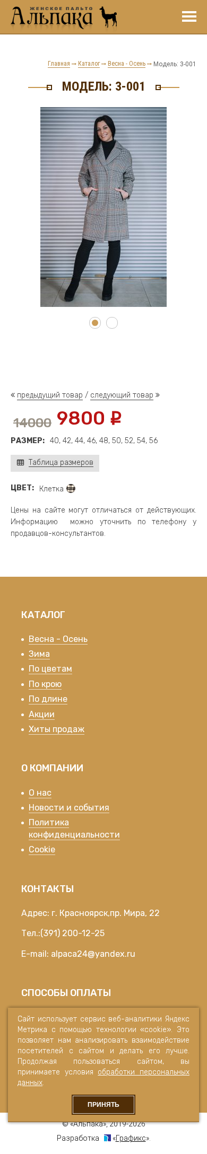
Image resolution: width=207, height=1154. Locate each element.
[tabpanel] (103, 207)
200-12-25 (83, 933)
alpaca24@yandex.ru (93, 954)
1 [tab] (95, 323)
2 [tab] (112, 323)
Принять (103, 1104)
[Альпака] (64, 19)
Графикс (131, 1138)
